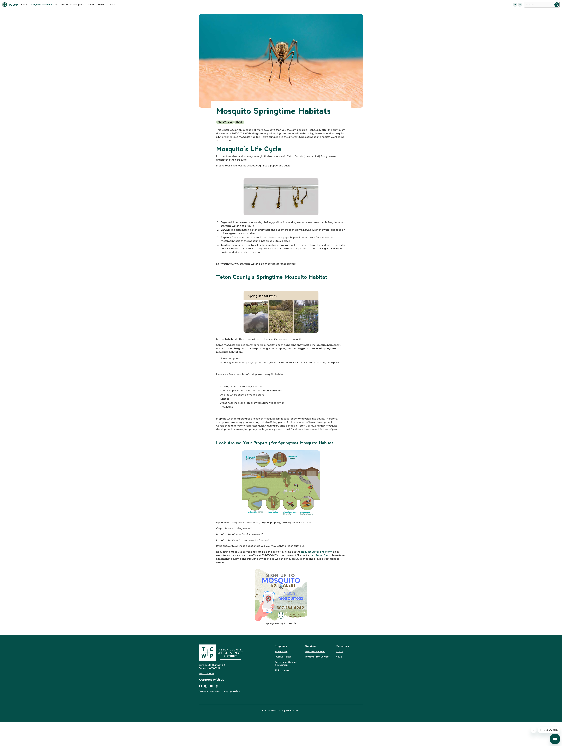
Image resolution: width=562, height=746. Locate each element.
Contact (112, 4)
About (91, 4)
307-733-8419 (206, 673)
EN (515, 5)
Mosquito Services (315, 651)
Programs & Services (42, 5)
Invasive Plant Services (317, 656)
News (101, 4)
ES (520, 5)
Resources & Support (72, 4)
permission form (320, 555)
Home (24, 4)
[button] (44, 4)
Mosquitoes (225, 122)
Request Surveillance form (316, 551)
